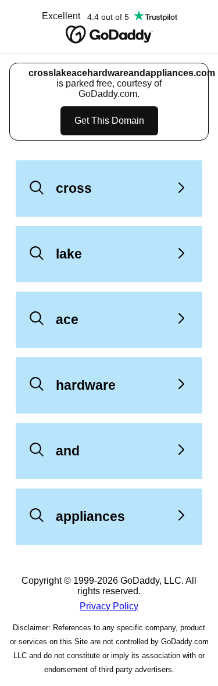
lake (69, 253)
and (68, 450)
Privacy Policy (109, 606)
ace (67, 319)
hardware (86, 385)
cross (74, 188)
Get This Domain (109, 120)
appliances (90, 516)
